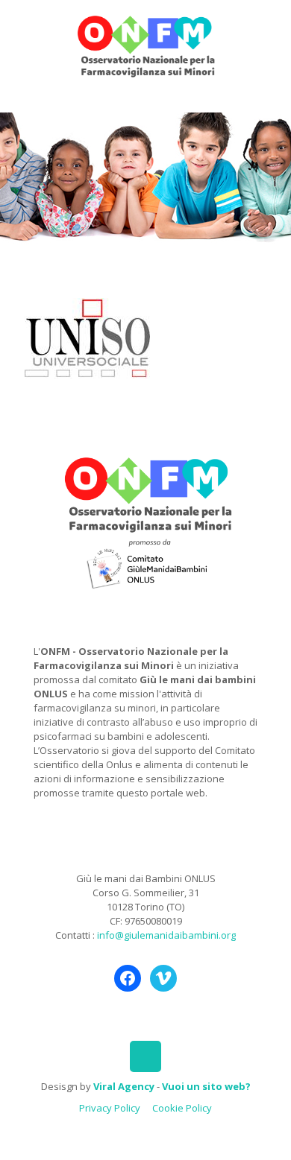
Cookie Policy (182, 1108)
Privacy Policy (109, 1108)
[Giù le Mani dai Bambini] (145, 44)
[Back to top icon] (145, 1056)
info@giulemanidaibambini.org (166, 935)
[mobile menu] (271, 29)
